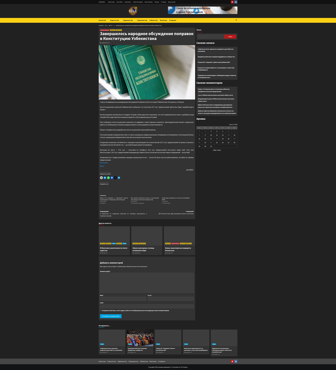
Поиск (198, 30)
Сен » (219, 150)
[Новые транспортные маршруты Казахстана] (179, 236)
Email (150, 295)
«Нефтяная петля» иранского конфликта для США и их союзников (216, 50)
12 (222, 135)
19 (222, 138)
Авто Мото (120, 2)
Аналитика (128, 2)
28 (234, 142)
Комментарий (105, 271)
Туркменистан (142, 20)
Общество (112, 30)
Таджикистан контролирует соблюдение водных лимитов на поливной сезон (217, 76)
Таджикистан (128, 20)
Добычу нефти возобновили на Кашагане (211, 111)
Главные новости (175, 243)
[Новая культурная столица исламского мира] (146, 236)
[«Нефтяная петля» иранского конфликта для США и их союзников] (112, 338)
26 (222, 142)
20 (228, 138)
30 (205, 146)
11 (217, 135)
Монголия (163, 20)
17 (211, 138)
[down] (107, 20)
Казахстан (102, 20)
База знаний (171, 2)
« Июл (215, 150)
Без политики (149, 2)
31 (211, 146)
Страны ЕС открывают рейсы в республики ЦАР (214, 62)
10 (211, 135)
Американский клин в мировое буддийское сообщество (216, 56)
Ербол (200, 105)
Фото (102, 166)
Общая (113, 243)
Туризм (157, 2)
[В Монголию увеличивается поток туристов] (114, 236)
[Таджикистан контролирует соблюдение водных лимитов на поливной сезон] (224, 338)
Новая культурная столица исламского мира (143, 249)
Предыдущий (123, 213)
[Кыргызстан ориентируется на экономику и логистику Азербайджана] (196, 338)
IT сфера (163, 2)
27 (228, 142)
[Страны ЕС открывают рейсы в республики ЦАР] (168, 338)
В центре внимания (105, 30)
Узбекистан (153, 20)
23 (205, 142)
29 (199, 146)
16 (205, 138)
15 (199, 138)
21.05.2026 (103, 253)
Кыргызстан (114, 20)
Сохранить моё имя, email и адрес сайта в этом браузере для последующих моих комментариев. (135, 310)
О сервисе (172, 20)
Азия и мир (111, 2)
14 (234, 135)
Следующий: (176, 212)
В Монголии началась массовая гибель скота (218, 95)
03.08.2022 (104, 42)
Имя (102, 295)
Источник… (104, 162)
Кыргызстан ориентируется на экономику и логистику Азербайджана (216, 69)
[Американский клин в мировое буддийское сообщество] (140, 338)
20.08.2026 (159, 352)
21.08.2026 (103, 352)
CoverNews (175, 367)
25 (217, 142)
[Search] (236, 20)
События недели (138, 2)
